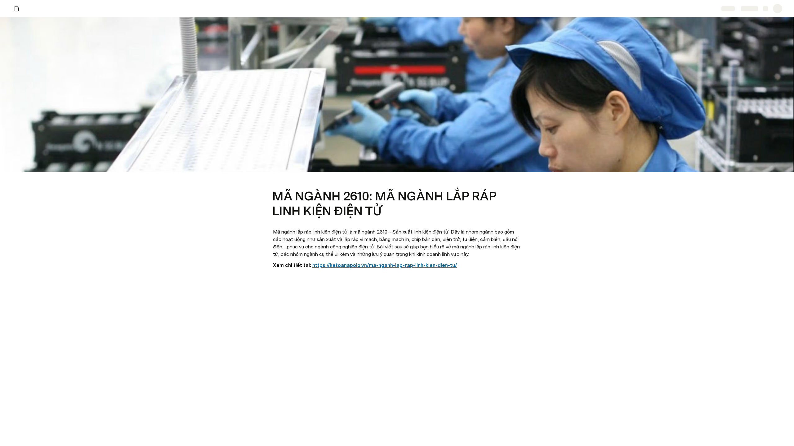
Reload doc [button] (397, 211)
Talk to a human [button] (428, 255)
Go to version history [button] (371, 255)
